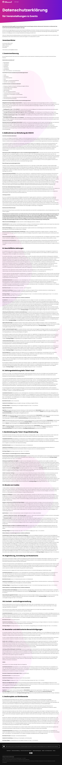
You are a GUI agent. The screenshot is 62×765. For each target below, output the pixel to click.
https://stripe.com (49, 426)
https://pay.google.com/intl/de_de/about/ (10, 418)
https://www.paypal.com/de (14, 423)
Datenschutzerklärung (16, 750)
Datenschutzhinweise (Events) (26, 750)
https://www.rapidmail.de (37, 691)
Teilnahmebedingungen (36, 750)
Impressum (9, 750)
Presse (54, 750)
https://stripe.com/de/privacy (17, 428)
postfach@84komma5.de (13, 49)
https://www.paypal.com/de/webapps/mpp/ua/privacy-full (40, 423)
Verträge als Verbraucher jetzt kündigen (8, 756)
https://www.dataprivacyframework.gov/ (9, 191)
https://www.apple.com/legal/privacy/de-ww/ (20, 412)
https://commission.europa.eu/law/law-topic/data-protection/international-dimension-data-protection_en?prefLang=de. (32, 184)
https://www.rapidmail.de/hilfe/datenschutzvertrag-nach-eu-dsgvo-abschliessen (44, 692)
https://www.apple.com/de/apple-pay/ (51, 411)
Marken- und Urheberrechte (47, 750)
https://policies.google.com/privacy (34, 418)
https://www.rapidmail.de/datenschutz (9, 692)
